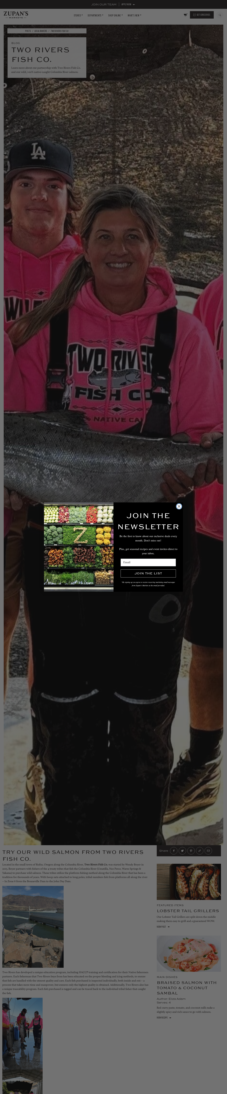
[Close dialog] (179, 506)
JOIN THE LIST (148, 573)
